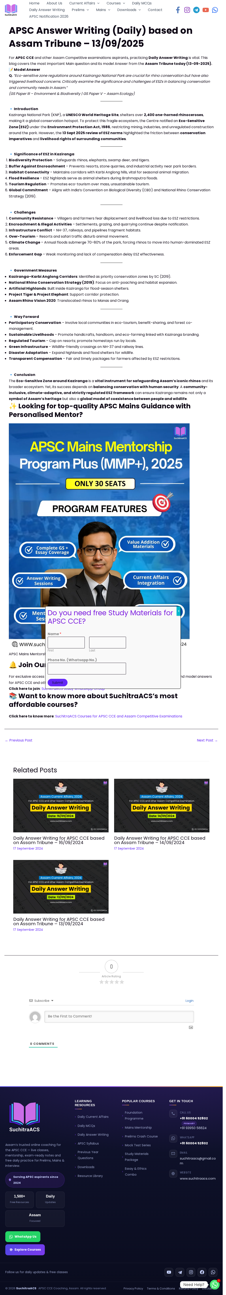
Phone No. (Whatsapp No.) (72, 660)
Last (92, 650)
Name (54, 633)
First (51, 650)
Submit (57, 682)
